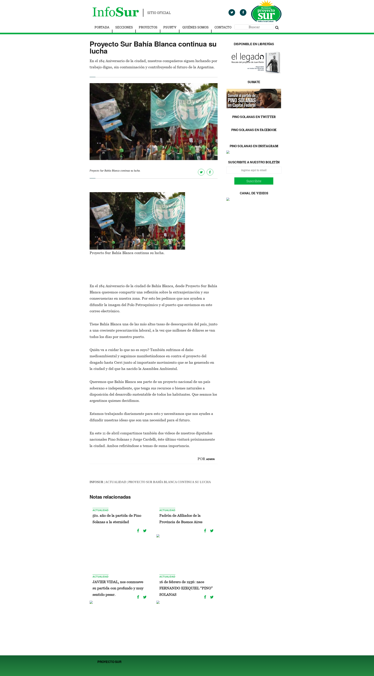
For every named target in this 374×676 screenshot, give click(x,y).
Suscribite (253, 181)
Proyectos (148, 27)
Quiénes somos (195, 27)
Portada (101, 27)
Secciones (124, 27)
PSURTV (169, 27)
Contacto (222, 27)
